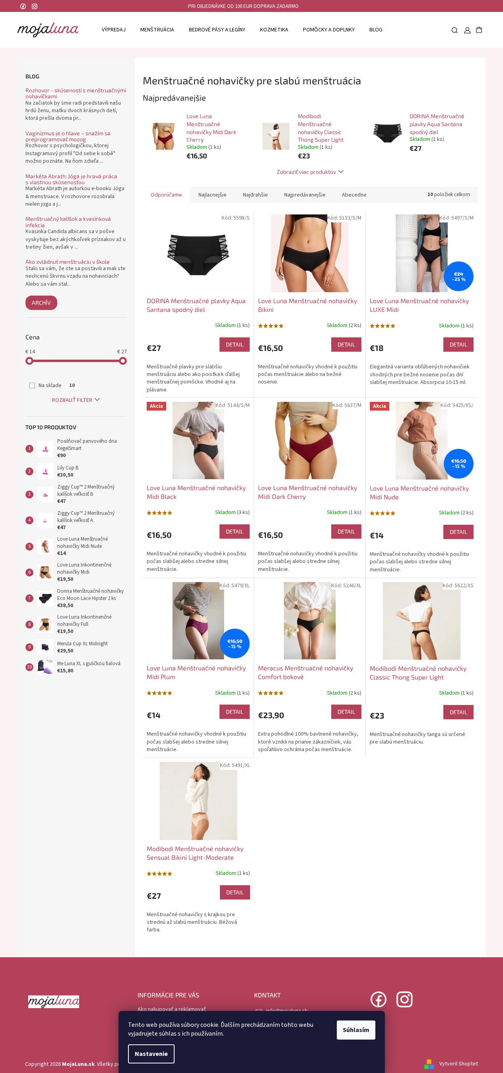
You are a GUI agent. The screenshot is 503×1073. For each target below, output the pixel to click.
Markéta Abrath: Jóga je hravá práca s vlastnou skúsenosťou (71, 179)
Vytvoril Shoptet (458, 1064)
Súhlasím (356, 1030)
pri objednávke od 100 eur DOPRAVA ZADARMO (243, 6)
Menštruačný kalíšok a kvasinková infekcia (68, 222)
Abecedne (354, 195)
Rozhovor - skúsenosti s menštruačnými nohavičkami (75, 93)
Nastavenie (151, 1054)
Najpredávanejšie (305, 195)
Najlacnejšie (212, 195)
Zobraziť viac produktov (306, 171)
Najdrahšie (255, 195)
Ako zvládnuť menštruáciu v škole (67, 262)
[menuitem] (114, 29)
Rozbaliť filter (72, 400)
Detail (234, 344)
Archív (41, 302)
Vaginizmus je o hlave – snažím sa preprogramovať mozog (68, 136)
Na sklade (57, 385)
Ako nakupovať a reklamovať (172, 1009)
